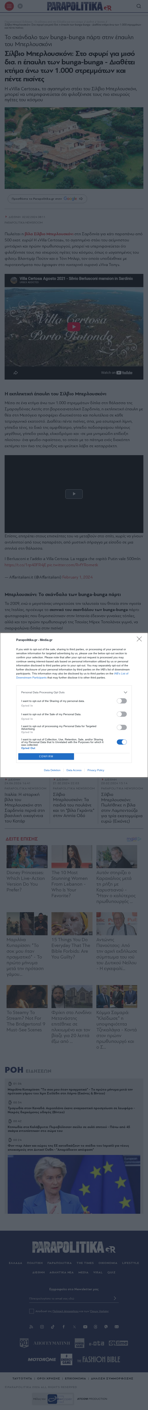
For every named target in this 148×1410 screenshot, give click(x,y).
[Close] (140, 640)
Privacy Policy (95, 770)
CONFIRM (46, 756)
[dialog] (74, 705)
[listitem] (74, 692)
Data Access (74, 770)
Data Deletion (52, 770)
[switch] (122, 700)
